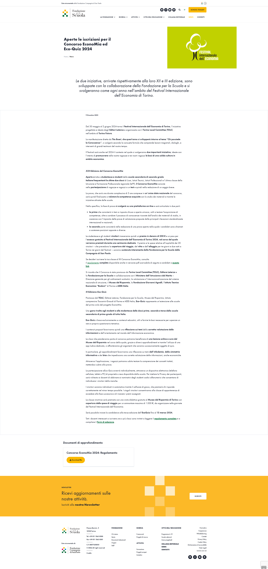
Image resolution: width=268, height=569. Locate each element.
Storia (113, 537)
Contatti (165, 550)
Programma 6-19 (167, 534)
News (164, 547)
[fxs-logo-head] (77, 13)
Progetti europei (142, 552)
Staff (112, 545)
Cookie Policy (202, 542)
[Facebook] (162, 9)
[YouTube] (169, 9)
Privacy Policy (202, 539)
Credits (89, 553)
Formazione (140, 549)
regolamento (93, 262)
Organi (113, 543)
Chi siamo (114, 534)
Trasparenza (202, 531)
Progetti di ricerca (142, 537)
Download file (76, 460)
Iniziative (139, 555)
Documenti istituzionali (118, 540)
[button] (179, 9)
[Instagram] (166, 9)
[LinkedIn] (174, 9)
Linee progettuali (167, 540)
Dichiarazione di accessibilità (197, 545)
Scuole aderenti (167, 537)
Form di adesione (105, 422)
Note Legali (202, 548)
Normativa (203, 528)
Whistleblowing (201, 534)
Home (66, 56)
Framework (140, 534)
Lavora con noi (201, 551)
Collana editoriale (170, 544)
